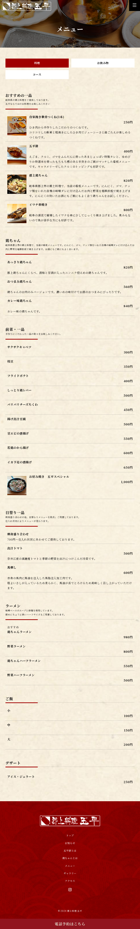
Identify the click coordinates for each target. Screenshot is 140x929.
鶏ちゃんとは (69, 858)
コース (37, 74)
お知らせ (70, 843)
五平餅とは (70, 850)
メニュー (70, 865)
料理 (37, 63)
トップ (70, 835)
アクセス (70, 881)
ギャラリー (70, 873)
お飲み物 (103, 63)
